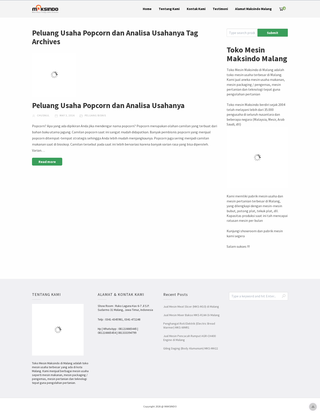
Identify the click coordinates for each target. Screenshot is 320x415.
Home (147, 9)
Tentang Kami (169, 9)
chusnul (43, 115)
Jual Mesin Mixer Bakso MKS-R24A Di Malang (191, 315)
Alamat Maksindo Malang (253, 9)
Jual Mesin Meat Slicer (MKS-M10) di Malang (191, 306)
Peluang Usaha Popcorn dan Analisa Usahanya (108, 105)
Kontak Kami (196, 9)
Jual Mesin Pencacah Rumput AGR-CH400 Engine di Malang (189, 338)
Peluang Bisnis (95, 115)
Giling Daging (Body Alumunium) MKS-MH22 (190, 348)
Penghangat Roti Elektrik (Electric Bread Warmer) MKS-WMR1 (189, 325)
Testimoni (220, 9)
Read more (47, 161)
